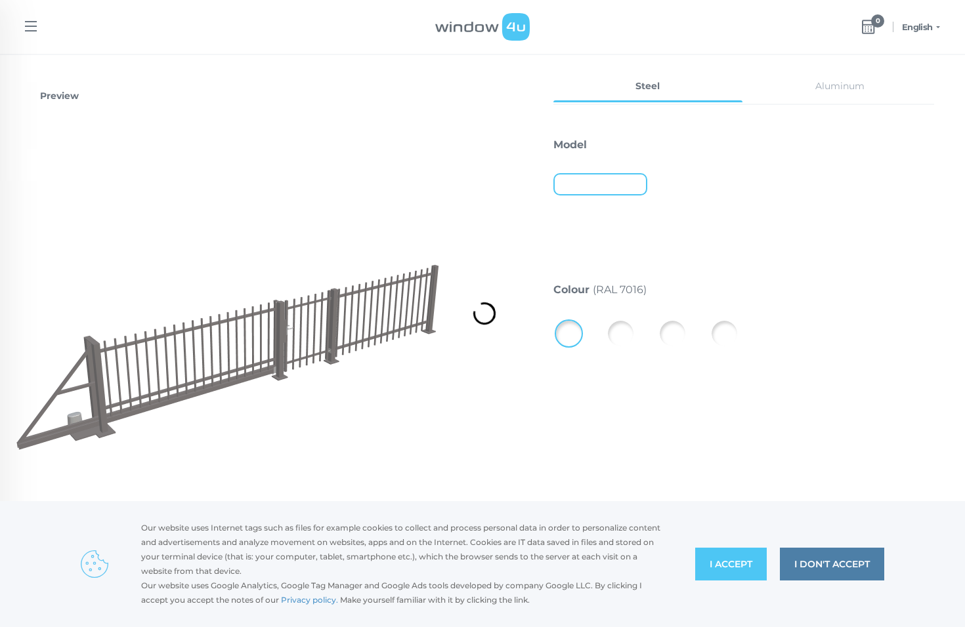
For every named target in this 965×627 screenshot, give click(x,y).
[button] (911, 143)
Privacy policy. (309, 600)
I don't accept (832, 564)
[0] (868, 27)
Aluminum (840, 86)
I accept (731, 564)
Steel (647, 86)
